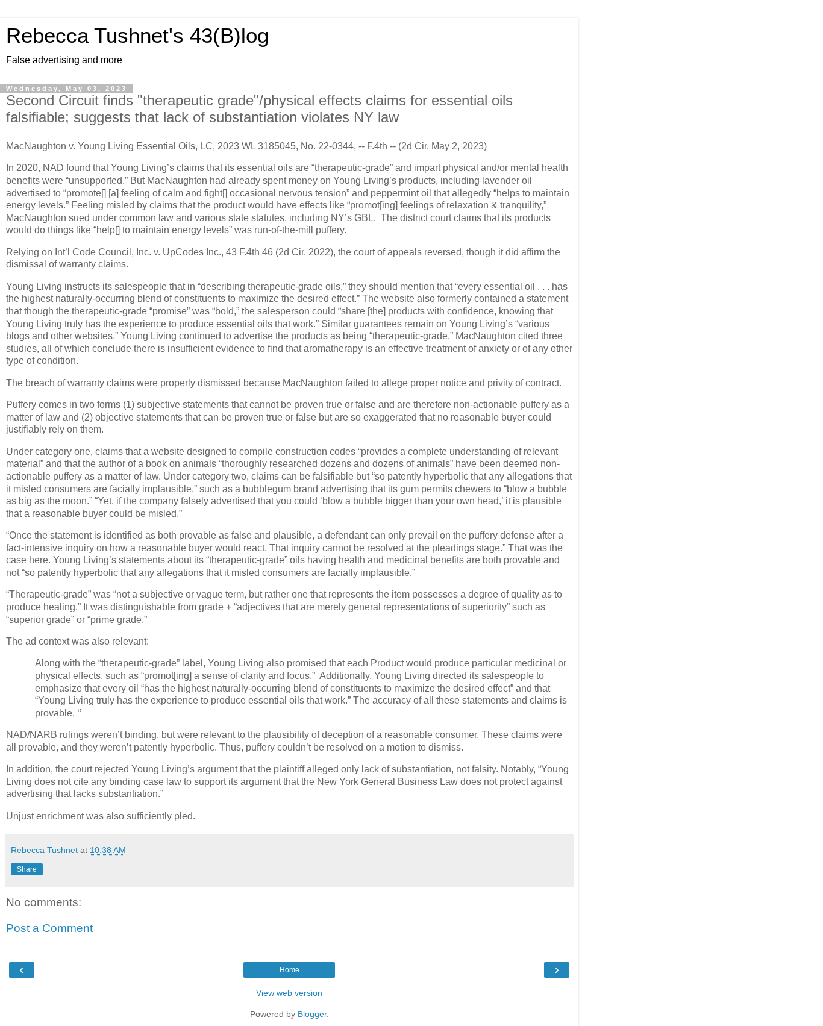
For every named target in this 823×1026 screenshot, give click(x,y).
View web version (289, 993)
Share (27, 869)
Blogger (312, 1014)
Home (289, 970)
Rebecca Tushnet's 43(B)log (137, 35)
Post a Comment (49, 928)
